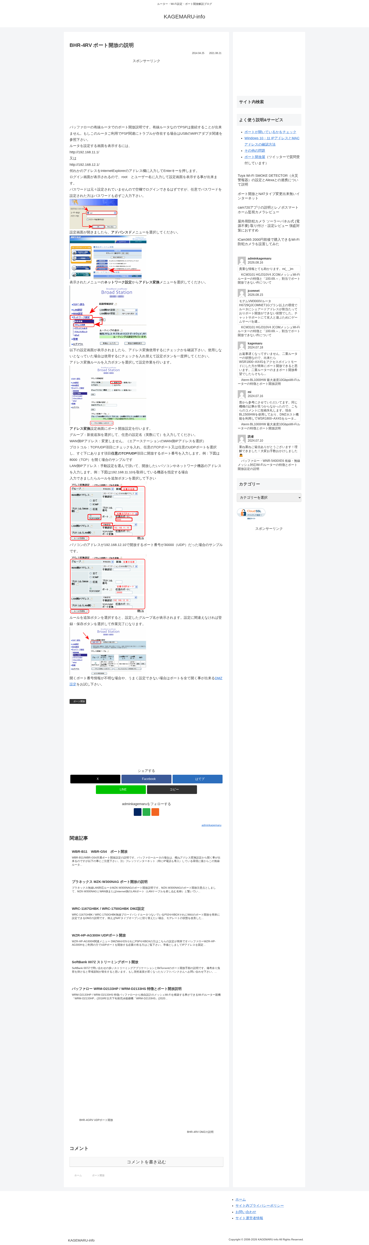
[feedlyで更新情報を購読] (146, 812)
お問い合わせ (245, 1212)
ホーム (240, 1199)
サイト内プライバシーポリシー (259, 1206)
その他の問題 (254, 151)
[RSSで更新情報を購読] (155, 812)
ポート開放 (79, 701)
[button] (172, 789)
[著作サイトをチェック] (137, 812)
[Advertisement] (146, 91)
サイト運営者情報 (249, 1218)
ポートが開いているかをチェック (270, 132)
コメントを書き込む (146, 1162)
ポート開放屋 (254, 157)
